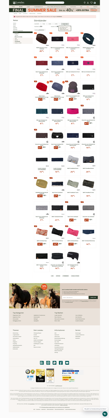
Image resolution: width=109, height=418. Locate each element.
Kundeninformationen (58, 343)
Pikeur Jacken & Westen (59, 319)
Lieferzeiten (56, 345)
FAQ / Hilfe (56, 341)
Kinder (14, 26)
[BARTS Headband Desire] (73, 159)
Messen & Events (37, 347)
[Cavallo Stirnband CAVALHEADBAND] (42, 159)
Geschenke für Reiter (17, 336)
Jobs (34, 345)
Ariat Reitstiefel (78, 317)
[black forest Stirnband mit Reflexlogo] (42, 63)
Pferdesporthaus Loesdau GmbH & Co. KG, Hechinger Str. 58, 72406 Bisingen (56, 407)
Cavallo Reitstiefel (58, 315)
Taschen (16, 35)
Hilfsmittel (15, 29)
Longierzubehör (16, 334)
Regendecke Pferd (16, 317)
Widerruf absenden (58, 350)
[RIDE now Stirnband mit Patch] (73, 63)
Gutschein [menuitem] (73, 6)
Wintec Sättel (57, 320)
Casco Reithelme (78, 315)
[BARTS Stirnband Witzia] (57, 232)
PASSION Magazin (37, 341)
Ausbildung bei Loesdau (38, 343)
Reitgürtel (17, 33)
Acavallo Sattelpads (79, 320)
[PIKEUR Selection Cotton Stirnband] (42, 39)
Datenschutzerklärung (84, 301)
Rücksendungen (57, 340)
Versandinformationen (59, 347)
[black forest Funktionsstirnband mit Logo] (42, 87)
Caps (16, 38)
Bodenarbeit (15, 348)
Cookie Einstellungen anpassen (70, 409)
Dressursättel (15, 319)
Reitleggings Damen (17, 320)
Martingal (36, 319)
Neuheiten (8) (37, 26)
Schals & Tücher (18, 42)
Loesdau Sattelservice (79, 334)
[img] (95, 3)
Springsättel (36, 320)
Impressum (56, 334)
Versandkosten (32, 403)
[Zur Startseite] (19, 3)
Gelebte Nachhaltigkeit (38, 340)
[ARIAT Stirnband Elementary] (88, 232)
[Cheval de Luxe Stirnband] (88, 208)
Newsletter (77, 338)
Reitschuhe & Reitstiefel (18, 30)
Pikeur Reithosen (57, 317)
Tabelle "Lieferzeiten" (64, 405)
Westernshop (15, 333)
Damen (14, 23)
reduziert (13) (54, 26)
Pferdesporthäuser (37, 333)
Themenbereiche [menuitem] (38, 6)
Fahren (14, 340)
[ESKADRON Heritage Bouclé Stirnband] (42, 184)
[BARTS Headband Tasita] (73, 184)
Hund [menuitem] (28, 6)
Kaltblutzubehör (16, 347)
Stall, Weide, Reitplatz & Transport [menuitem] (56, 6)
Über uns (35, 338)
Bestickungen (78, 333)
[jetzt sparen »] (54, 11)
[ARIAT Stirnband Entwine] (57, 208)
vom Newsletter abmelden (69, 302)
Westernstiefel (37, 317)
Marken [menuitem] (95, 6)
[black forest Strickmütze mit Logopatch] (73, 87)
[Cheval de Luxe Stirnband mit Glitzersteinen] (73, 135)
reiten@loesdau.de (58, 385)
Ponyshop (15, 343)
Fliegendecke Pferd (17, 315)
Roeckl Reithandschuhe (80, 319)
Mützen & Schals (18, 36)
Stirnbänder (17, 41)
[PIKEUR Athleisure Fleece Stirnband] (88, 39)
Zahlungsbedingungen (58, 348)
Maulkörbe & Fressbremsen (39, 315)
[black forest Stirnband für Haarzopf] (57, 135)
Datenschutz (57, 336)
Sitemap (56, 352)
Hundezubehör (16, 338)
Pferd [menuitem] (13, 6)
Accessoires (15, 32)
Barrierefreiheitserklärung (59, 338)
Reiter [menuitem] (20, 6)
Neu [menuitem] (81, 6)
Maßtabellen (77, 336)
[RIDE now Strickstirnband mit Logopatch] (57, 39)
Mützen (16, 39)
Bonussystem (36, 336)
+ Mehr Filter (65, 24)
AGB (55, 333)
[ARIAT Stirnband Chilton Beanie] (42, 256)
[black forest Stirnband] (57, 184)
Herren (14, 24)
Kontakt (35, 334)
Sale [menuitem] (88, 6)
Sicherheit (15, 27)
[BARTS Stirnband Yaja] (42, 232)
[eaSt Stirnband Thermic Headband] (73, 256)
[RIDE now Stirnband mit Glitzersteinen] (88, 87)
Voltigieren (15, 341)
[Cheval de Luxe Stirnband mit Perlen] (88, 111)
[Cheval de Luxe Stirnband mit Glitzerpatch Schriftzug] (57, 256)
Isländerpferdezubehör (17, 345)
